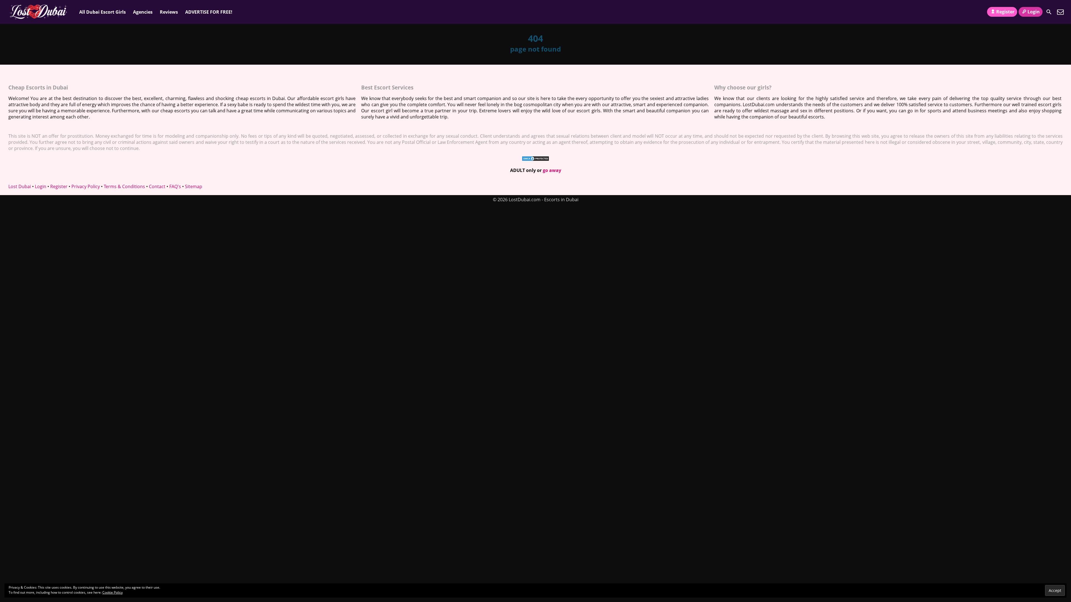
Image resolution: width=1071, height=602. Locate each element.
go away (552, 170)
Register (1005, 12)
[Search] (1049, 12)
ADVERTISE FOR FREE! (208, 12)
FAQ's (175, 186)
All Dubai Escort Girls (102, 12)
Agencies (143, 12)
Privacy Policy (85, 186)
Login (1033, 12)
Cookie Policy (112, 592)
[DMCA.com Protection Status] (535, 160)
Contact (157, 186)
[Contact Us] (1060, 12)
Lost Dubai (19, 186)
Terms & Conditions (124, 186)
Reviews (169, 12)
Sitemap (193, 186)
